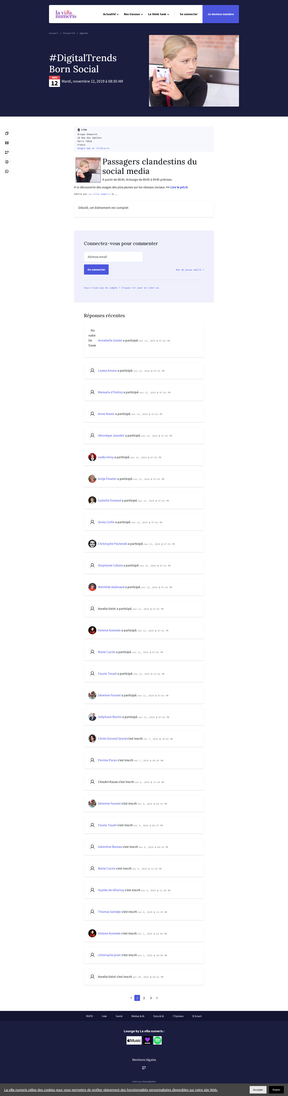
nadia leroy (106, 457)
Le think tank (157, 14)
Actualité (109, 14)
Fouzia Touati (107, 673)
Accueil (53, 33)
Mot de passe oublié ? (190, 269)
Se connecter (189, 14)
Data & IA (158, 1016)
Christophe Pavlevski (112, 544)
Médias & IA (138, 1016)
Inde (104, 1016)
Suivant (157, 998)
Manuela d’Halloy (110, 392)
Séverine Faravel (109, 695)
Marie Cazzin (106, 652)
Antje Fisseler (107, 479)
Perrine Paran (107, 760)
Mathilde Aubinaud (111, 587)
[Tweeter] (6, 152)
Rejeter (276, 1089)
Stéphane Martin (110, 717)
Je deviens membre (221, 14)
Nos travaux (132, 14)
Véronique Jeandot (111, 435)
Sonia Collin (106, 522)
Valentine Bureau (110, 847)
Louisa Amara (107, 370)
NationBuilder (149, 1081)
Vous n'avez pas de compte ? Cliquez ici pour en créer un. (122, 287)
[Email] (6, 142)
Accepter (258, 1089)
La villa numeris (99, 193)
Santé (119, 1016)
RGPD (89, 1016)
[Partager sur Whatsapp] (6, 171)
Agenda (84, 33)
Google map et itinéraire (93, 148)
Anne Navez (106, 414)
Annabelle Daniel (110, 340)
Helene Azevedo (109, 630)
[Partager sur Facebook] (6, 161)
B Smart (197, 1016)
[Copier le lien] (6, 133)
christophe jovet (109, 955)
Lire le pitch (179, 187)
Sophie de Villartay (111, 890)
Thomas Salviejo (109, 912)
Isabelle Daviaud (109, 500)
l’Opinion (178, 1016)
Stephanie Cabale (110, 565)
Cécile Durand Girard (112, 738)
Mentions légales (144, 1060)
